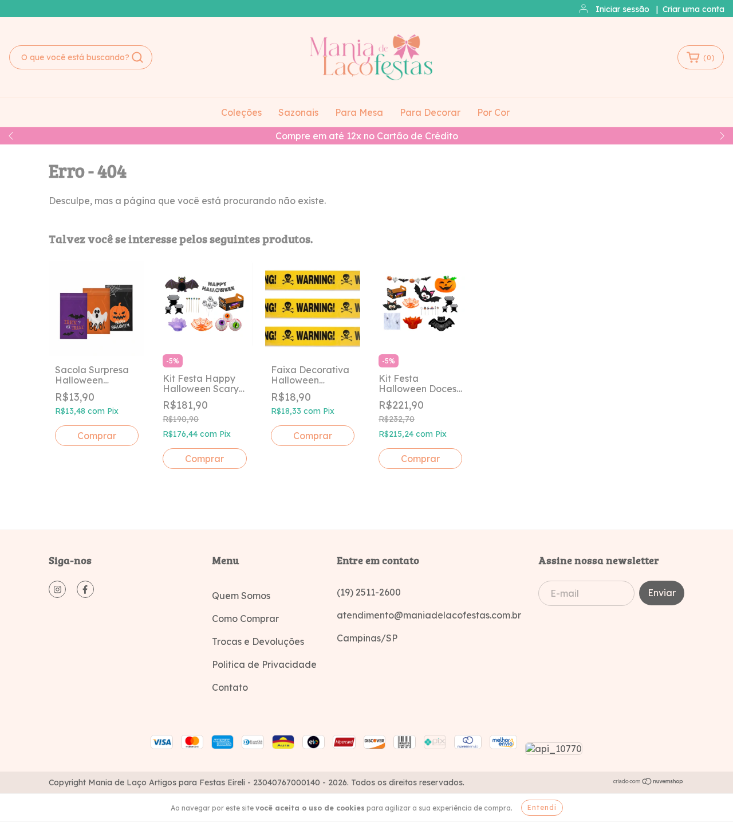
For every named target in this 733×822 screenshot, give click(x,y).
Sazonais (298, 112)
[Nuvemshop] (648, 782)
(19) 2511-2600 (369, 592)
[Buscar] (137, 57)
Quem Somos (241, 595)
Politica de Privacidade (264, 664)
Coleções (241, 112)
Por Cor (493, 112)
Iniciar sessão (622, 9)
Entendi (542, 807)
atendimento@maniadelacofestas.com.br (429, 615)
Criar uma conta (693, 9)
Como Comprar (245, 618)
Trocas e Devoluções (258, 641)
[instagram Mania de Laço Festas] (57, 589)
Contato (230, 687)
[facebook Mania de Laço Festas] (85, 589)
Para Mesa (359, 112)
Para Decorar (430, 112)
